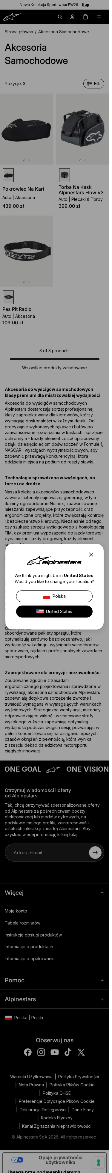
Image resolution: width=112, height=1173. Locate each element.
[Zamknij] (93, 555)
